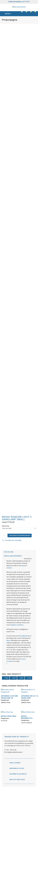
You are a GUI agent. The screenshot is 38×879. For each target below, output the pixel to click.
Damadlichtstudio (24, 636)
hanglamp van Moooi (16, 625)
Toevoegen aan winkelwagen (19, 535)
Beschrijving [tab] (8, 552)
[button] (19, 13)
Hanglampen (5, 700)
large (23, 565)
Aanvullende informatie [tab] (13, 556)
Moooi (8, 640)
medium (9, 568)
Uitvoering (5, 526)
